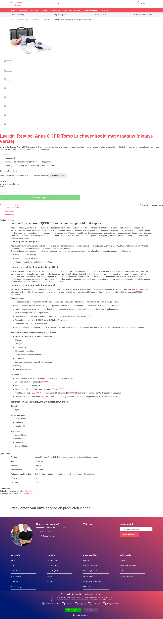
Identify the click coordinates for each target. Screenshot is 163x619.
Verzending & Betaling (54, 571)
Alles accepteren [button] (73, 610)
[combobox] (81, 4)
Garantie (50, 581)
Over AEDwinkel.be (90, 565)
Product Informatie (11, 207)
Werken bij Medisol (90, 571)
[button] (81, 615)
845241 (70, 378)
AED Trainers (15, 581)
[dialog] (81, 605)
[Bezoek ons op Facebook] (85, 529)
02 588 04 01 (45, 532)
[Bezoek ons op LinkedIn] (92, 529)
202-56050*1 (60, 389)
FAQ (121, 571)
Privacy (122, 560)
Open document (31, 491)
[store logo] (17, 3)
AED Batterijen (16, 576)
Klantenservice (52, 560)
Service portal (88, 576)
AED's (13, 565)
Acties (13, 560)
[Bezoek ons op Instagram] (98, 529)
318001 (46, 397)
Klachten (50, 576)
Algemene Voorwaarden (128, 565)
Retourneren (51, 587)
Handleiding (9, 215)
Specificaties (9, 211)
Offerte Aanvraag (53, 565)
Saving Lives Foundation (92, 581)
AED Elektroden (16, 571)
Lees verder (108, 600)
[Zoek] (104, 4)
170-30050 (44, 382)
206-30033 (52, 386)
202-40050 (36, 393)
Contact (86, 560)
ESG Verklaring (88, 587)
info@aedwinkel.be (47, 536)
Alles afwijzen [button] (91, 610)
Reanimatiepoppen (17, 587)
